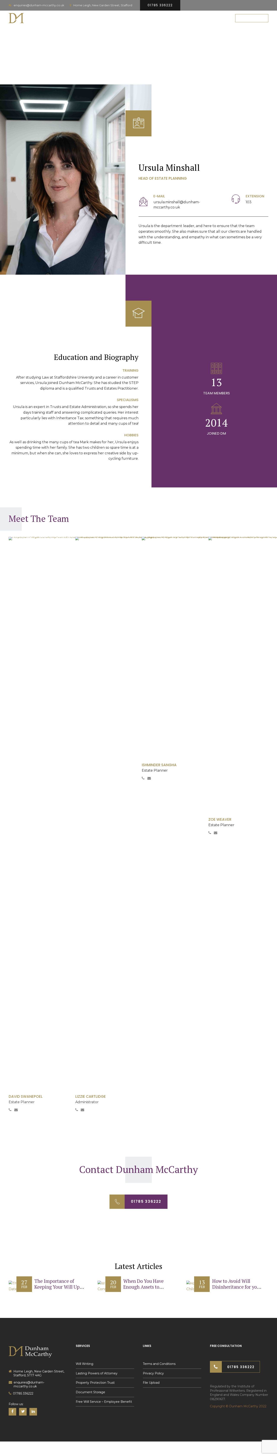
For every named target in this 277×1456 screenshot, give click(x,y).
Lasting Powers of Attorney (97, 1373)
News (200, 18)
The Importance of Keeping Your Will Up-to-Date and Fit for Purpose (58, 1290)
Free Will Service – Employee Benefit (104, 1402)
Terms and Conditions (159, 1364)
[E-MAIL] (143, 202)
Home (105, 18)
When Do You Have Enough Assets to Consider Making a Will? (143, 1290)
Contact (178, 18)
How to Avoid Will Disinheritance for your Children (237, 1287)
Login (220, 18)
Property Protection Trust (95, 1383)
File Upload (151, 1383)
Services (127, 18)
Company (152, 18)
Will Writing (84, 1364)
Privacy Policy (153, 1373)
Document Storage (90, 1392)
